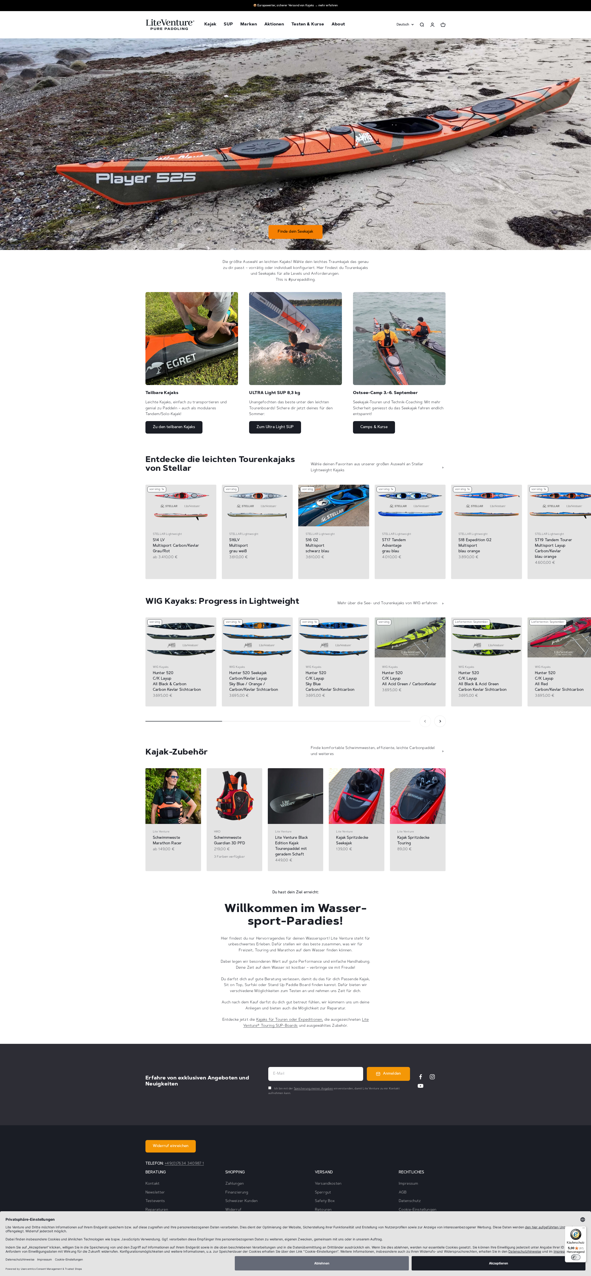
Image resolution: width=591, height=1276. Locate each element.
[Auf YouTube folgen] (420, 1086)
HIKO (217, 831)
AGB (403, 1192)
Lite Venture (161, 831)
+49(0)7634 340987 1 (184, 1163)
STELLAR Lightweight (167, 534)
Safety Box (325, 1201)
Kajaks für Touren (272, 1020)
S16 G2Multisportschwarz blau (317, 545)
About (338, 25)
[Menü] (583, 1229)
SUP (228, 25)
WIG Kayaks (161, 667)
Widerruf (233, 1210)
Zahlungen (234, 1184)
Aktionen (274, 25)
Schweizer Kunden (241, 1201)
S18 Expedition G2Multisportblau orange (474, 545)
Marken (248, 25)
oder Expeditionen (305, 1020)
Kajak (210, 25)
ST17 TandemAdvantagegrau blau (394, 545)
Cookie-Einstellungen (417, 1210)
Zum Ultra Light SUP (275, 427)
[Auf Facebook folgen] (420, 1077)
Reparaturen (156, 1210)
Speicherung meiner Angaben (313, 1088)
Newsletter (155, 1192)
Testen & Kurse (307, 25)
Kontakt (152, 1184)
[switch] (575, 1257)
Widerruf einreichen (170, 1146)
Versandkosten (328, 1184)
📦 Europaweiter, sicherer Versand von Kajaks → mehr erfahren (295, 5)
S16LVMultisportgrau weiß (238, 545)
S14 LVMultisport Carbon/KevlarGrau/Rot (176, 545)
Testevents (155, 1201)
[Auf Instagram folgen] (432, 1077)
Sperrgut (323, 1192)
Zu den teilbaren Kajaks (174, 427)
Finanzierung (236, 1192)
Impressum (408, 1184)
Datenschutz (410, 1201)
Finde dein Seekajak (295, 232)
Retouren (323, 1210)
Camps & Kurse (374, 427)
